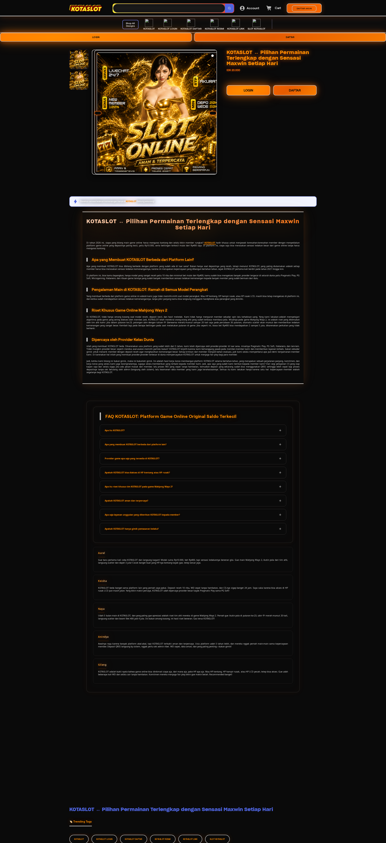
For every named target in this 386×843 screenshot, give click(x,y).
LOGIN (96, 37)
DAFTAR (290, 37)
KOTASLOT (210, 242)
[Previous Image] (98, 113)
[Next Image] (213, 113)
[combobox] (169, 8)
